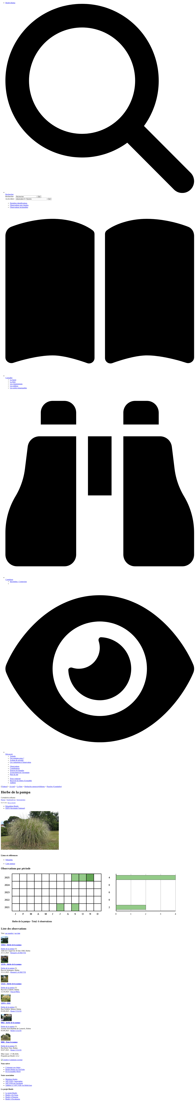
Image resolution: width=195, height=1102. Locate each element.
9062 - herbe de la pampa (10, 1023)
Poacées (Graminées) (54, 786)
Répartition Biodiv (12, 806)
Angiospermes (21, 800)
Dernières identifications (18, 203)
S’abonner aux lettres (12, 1067)
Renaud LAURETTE (18, 953)
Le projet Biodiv (11, 1093)
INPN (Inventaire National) (15, 808)
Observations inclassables (19, 207)
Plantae (3, 800)
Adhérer (13, 783)
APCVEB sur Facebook (14, 1083)
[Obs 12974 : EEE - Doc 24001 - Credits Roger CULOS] (5, 1001)
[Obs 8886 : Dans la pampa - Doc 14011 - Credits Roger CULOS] (5, 1040)
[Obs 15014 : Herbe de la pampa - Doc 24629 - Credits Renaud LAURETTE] (4, 943)
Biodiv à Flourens (11, 1097)
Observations (14, 766)
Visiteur (4, 786)
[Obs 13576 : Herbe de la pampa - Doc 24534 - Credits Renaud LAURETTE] (4, 962)
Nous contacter (15, 779)
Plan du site (14, 774)
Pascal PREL (15, 992)
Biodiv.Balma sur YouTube (15, 1069)
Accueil (12, 786)
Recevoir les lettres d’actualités (21, 781)
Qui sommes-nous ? (17, 758)
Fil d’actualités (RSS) (13, 1071)
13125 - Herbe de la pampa (11, 984)
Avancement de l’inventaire (19, 772)
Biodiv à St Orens (11, 1095)
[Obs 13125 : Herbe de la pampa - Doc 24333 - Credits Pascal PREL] (4, 982)
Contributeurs (15, 768)
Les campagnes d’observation (20, 762)
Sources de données (17, 770)
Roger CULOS (11, 802)
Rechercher (10, 196)
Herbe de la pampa (7, 949)
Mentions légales (11, 1079)
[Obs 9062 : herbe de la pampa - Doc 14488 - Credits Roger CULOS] (6, 1021)
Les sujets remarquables (18, 388)
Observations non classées (19, 205)
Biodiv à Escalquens (12, 1099)
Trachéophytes (11, 800)
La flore (13, 382)
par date (17, 933)
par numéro (9, 933)
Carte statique (10, 864)
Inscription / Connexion (18, 582)
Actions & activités (16, 760)
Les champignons (16, 384)
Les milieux (14, 386)
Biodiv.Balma (10, 3)
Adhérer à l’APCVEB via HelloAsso (18, 1085)
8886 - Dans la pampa (9, 1042)
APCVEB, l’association (13, 1081)
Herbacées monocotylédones (34, 786)
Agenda (13, 756)
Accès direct (10, 199)
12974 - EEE (6, 1003)
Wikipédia (9, 860)
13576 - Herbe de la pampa (11, 964)
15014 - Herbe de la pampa (11, 945)
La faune (13, 380)
